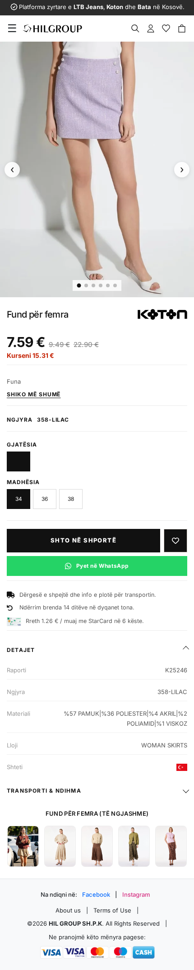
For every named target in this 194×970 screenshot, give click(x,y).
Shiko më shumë (33, 394)
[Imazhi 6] (115, 285)
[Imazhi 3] (93, 285)
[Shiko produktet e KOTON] (162, 314)
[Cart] (182, 28)
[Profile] (150, 28)
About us (68, 910)
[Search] (135, 28)
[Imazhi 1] (79, 286)
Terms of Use (112, 910)
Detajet (21, 650)
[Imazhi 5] (108, 285)
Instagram (136, 894)
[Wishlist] (166, 28)
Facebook (96, 894)
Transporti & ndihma (44, 790)
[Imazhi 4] (100, 285)
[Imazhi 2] (86, 285)
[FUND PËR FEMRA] (23, 846)
